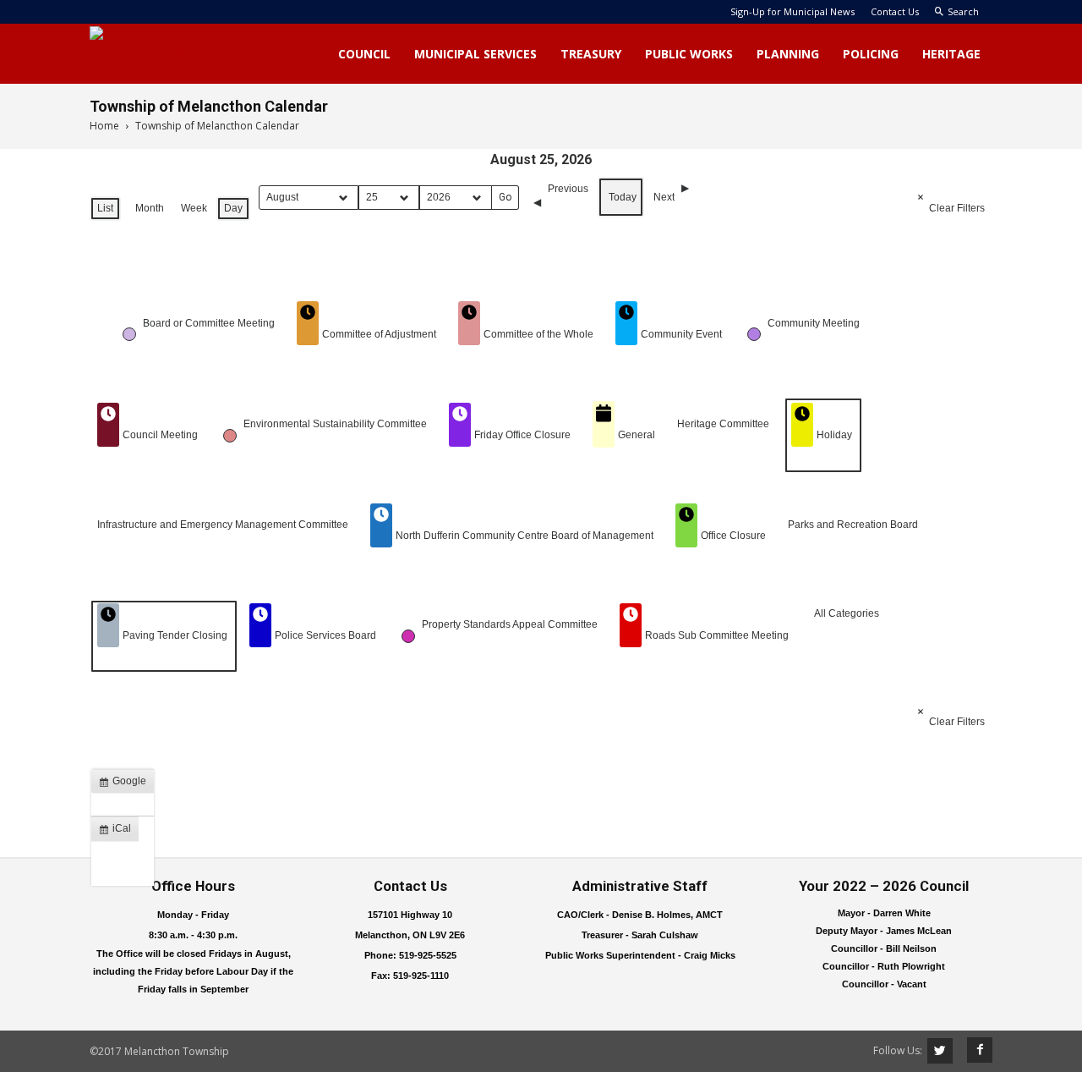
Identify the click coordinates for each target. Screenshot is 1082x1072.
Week (194, 208)
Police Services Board (325, 635)
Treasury (590, 54)
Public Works (689, 54)
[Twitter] (940, 1051)
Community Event (681, 334)
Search (963, 11)
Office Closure (733, 535)
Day (233, 208)
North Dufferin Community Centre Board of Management (524, 535)
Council (364, 54)
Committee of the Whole (538, 334)
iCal (118, 831)
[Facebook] (973, 1050)
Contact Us (895, 11)
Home (104, 125)
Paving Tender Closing (175, 635)
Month (149, 208)
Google (126, 784)
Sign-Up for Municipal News (792, 11)
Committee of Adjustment (379, 334)
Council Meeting (160, 435)
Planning (788, 54)
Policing (871, 54)
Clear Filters (957, 208)
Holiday (834, 435)
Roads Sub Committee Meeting (717, 635)
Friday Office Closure (522, 435)
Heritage (951, 54)
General (636, 435)
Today (623, 197)
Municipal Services (475, 54)
